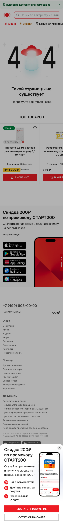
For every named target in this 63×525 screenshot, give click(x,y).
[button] (31, 262)
